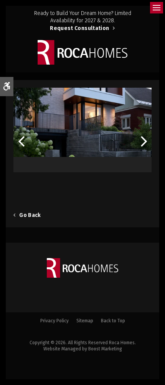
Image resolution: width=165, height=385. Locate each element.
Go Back (30, 215)
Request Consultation (79, 28)
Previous (21, 139)
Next (144, 139)
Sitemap (84, 320)
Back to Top (113, 320)
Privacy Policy (54, 320)
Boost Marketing (105, 349)
